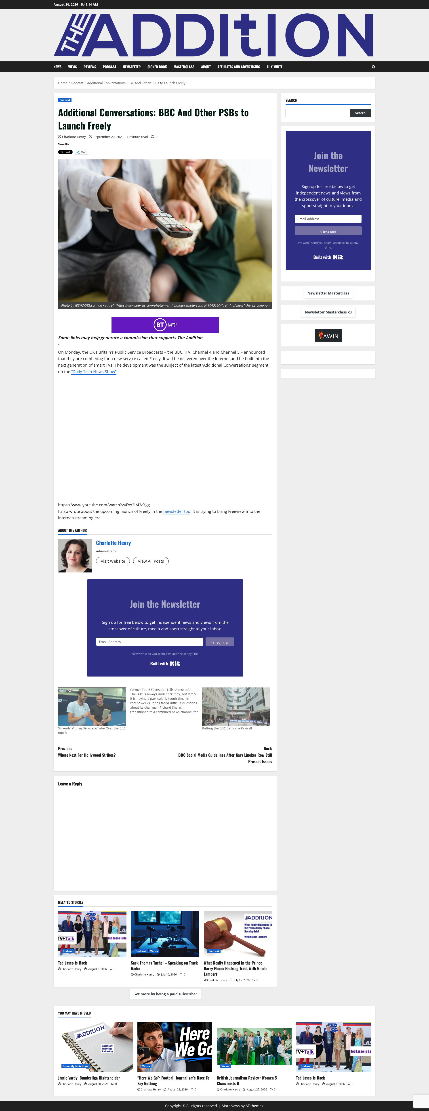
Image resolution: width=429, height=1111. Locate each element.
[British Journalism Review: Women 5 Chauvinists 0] (254, 1046)
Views (72, 66)
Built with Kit (165, 664)
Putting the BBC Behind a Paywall (227, 728)
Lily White (274, 66)
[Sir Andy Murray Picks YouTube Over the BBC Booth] (92, 706)
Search (291, 100)
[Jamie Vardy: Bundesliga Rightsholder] (95, 1046)
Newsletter (132, 66)
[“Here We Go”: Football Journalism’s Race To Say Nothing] (174, 1046)
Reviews (90, 66)
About (206, 66)
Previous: (87, 752)
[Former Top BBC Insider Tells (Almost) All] (166, 700)
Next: (225, 755)
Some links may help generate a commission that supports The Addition (130, 337)
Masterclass (184, 66)
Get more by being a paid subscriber (165, 994)
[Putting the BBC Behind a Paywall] (236, 706)
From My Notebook (75, 1066)
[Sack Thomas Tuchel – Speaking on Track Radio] (165, 934)
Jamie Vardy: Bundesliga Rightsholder (89, 1078)
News (57, 66)
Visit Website (113, 561)
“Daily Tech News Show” (93, 371)
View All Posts (151, 561)
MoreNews (231, 1105)
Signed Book (157, 66)
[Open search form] (373, 67)
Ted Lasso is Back (72, 963)
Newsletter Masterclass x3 (328, 312)
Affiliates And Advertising (238, 66)
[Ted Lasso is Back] (92, 934)
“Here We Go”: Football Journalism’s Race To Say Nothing (173, 1080)
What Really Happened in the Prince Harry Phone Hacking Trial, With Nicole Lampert (235, 968)
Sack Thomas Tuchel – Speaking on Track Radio (164, 965)
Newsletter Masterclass (328, 293)
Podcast (109, 66)
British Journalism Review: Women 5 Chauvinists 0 (247, 1080)
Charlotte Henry (74, 137)
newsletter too (176, 511)
